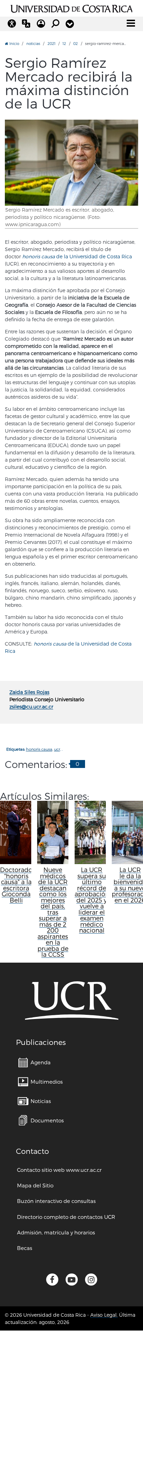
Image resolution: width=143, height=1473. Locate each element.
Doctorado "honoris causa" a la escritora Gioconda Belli (16, 885)
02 (75, 43)
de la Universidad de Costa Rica (77, 256)
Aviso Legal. (104, 1315)
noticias (33, 43)
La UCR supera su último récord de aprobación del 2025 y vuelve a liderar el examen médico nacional (92, 900)
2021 (52, 43)
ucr (57, 749)
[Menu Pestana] (70, 23)
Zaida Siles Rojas (29, 692)
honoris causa (39, 749)
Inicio (13, 43)
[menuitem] (34, 1062)
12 (64, 43)
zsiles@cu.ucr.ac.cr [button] (31, 707)
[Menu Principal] (131, 23)
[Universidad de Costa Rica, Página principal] (72, 7)
